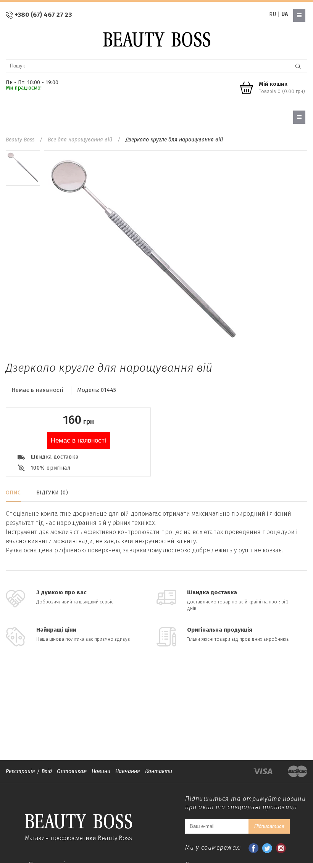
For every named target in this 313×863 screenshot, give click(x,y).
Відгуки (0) (52, 492)
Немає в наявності (78, 440)
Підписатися (269, 826)
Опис (13, 492)
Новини (101, 771)
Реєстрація (20, 771)
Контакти (158, 771)
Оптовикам (72, 771)
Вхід (47, 771)
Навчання (127, 771)
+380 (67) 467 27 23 (43, 15)
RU (272, 14)
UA (284, 14)
